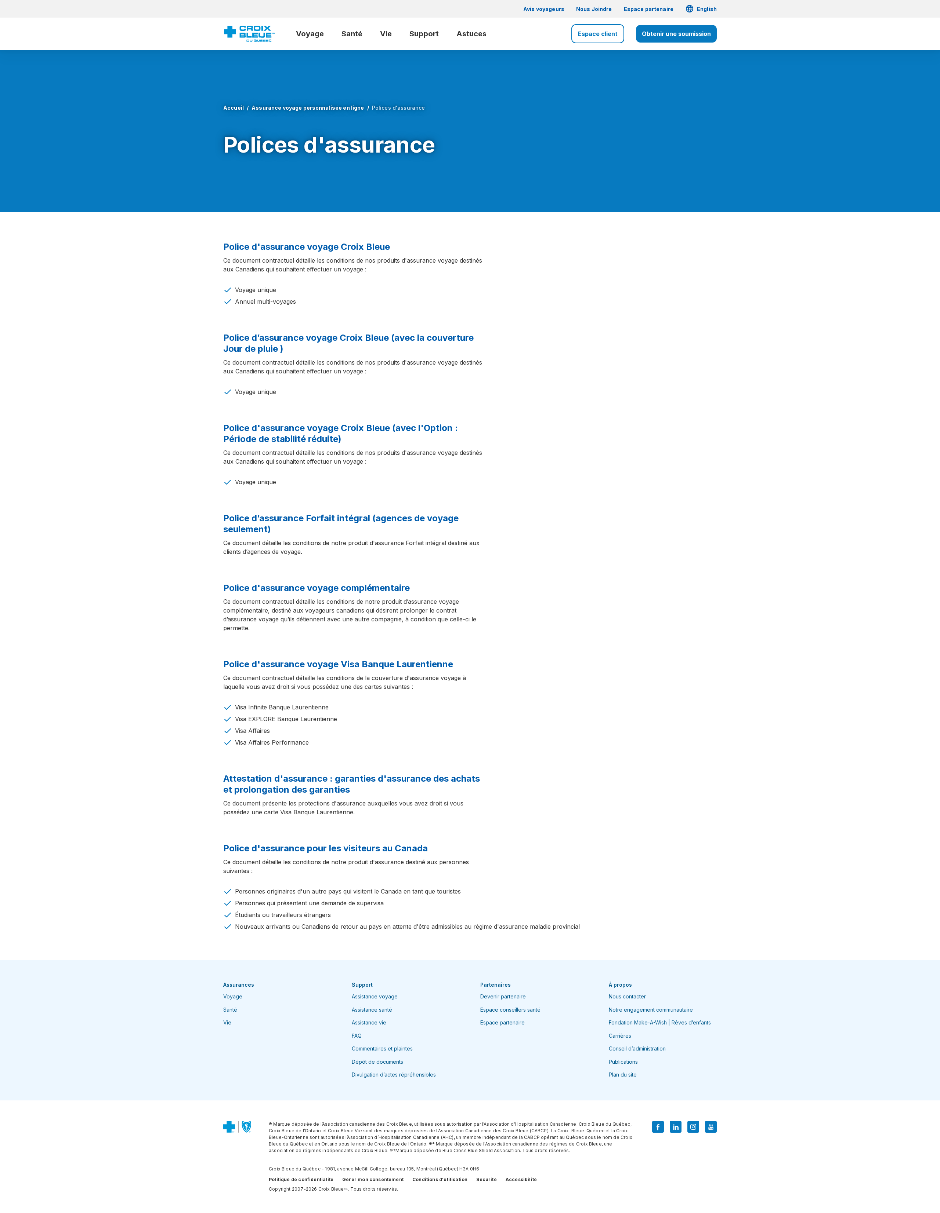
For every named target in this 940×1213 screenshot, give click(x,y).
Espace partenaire (648, 9)
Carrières (620, 1036)
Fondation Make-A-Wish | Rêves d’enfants (660, 1022)
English (701, 8)
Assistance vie (369, 1022)
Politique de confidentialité (301, 1179)
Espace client (598, 33)
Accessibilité (521, 1179)
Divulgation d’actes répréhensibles (394, 1074)
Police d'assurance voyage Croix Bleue (306, 246)
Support (424, 33)
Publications (623, 1062)
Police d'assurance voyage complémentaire (316, 587)
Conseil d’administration (637, 1048)
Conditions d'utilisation (439, 1179)
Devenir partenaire (503, 996)
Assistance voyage (375, 996)
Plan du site (623, 1074)
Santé (351, 33)
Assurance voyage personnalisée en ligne (308, 108)
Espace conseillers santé (510, 1009)
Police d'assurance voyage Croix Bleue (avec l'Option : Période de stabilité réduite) (340, 433)
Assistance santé (372, 1009)
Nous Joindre (594, 9)
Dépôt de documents (377, 1062)
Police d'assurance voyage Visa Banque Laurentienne (338, 664)
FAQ (357, 1036)
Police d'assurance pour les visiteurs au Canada (325, 848)
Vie (386, 33)
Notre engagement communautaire (651, 1009)
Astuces (471, 33)
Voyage (310, 33)
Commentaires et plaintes (382, 1048)
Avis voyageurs (543, 9)
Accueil (233, 108)
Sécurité (486, 1179)
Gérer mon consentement (373, 1179)
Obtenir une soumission (676, 33)
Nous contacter (627, 996)
